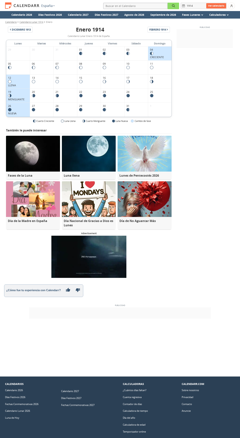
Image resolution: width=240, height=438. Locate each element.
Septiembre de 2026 (163, 14)
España (47, 5)
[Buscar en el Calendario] (173, 6)
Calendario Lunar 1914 (31, 21)
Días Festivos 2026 (50, 14)
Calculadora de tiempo (135, 410)
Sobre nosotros (190, 390)
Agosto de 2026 (134, 14)
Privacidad (187, 397)
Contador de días (132, 404)
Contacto (187, 404)
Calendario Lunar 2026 (17, 410)
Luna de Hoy (12, 417)
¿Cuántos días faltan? (134, 390)
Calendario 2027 (78, 14)
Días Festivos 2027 (106, 14)
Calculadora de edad (134, 424)
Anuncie (186, 410)
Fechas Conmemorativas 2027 (77, 405)
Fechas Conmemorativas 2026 (21, 404)
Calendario (11, 21)
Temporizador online (134, 431)
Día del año (129, 417)
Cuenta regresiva (132, 397)
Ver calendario (216, 5)
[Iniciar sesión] (231, 5)
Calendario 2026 (21, 14)
